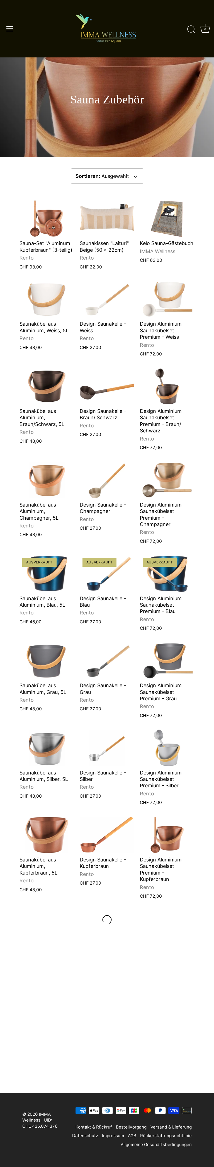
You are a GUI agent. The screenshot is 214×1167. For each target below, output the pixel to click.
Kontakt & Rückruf (94, 1127)
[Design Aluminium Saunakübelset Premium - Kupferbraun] (167, 835)
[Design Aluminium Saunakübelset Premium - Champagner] (167, 480)
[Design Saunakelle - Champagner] (107, 480)
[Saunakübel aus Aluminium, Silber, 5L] (47, 748)
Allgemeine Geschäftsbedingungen (156, 1144)
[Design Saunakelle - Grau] (107, 661)
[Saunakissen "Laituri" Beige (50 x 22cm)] (107, 218)
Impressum (113, 1135)
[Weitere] (107, 920)
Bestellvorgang (131, 1127)
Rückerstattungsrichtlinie (166, 1135)
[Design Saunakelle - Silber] (107, 748)
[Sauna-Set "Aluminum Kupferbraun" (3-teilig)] (47, 218)
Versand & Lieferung (171, 1127)
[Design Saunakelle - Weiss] (107, 299)
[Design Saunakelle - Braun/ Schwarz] (107, 386)
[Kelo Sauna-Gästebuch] (167, 218)
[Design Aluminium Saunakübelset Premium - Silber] (167, 748)
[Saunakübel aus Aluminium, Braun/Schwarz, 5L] (47, 386)
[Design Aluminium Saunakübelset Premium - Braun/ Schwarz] (167, 386)
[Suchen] (191, 29)
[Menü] (10, 29)
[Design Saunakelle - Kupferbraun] (107, 835)
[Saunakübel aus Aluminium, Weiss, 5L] (47, 299)
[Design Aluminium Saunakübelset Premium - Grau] (167, 661)
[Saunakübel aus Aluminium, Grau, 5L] (47, 661)
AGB (132, 1135)
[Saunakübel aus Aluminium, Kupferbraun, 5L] (47, 835)
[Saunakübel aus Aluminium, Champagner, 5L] (47, 480)
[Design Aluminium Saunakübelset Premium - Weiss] (167, 299)
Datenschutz (85, 1135)
